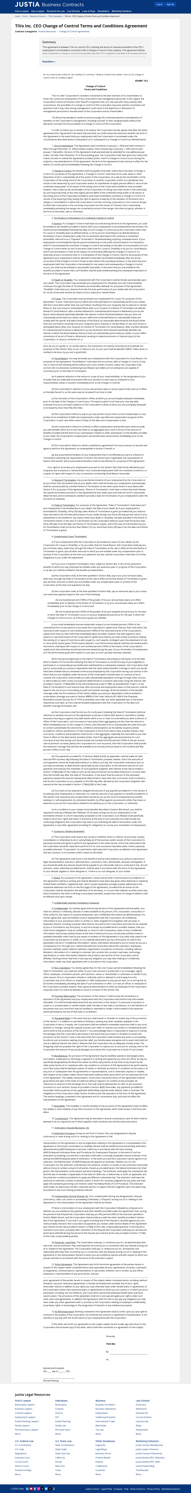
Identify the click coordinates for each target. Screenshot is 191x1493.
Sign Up (170, 4)
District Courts (22, 1466)
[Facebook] (34, 1488)
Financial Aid (142, 1413)
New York (60, 1466)
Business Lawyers (23, 1408)
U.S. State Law (63, 1441)
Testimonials (142, 1470)
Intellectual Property (106, 1417)
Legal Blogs (101, 1449)
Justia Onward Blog (145, 1466)
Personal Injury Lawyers (26, 1429)
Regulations (21, 1453)
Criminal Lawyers (23, 1413)
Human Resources (47, 31)
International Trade (105, 1421)
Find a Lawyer (22, 11)
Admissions (141, 1408)
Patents (99, 1461)
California (60, 1457)
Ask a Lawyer (38, 11)
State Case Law (62, 1453)
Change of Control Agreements (74, 31)
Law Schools (73, 11)
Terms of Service (137, 1489)
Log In (159, 4)
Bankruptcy (61, 1404)
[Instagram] (38, 1488)
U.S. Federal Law (24, 1441)
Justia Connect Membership (149, 1445)
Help (126, 1489)
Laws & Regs (88, 11)
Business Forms (103, 1453)
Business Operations (106, 1408)
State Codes (61, 1449)
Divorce (59, 1413)
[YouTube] (31, 1488)
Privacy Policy (153, 1489)
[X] (49, 1488)
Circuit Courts (21, 1461)
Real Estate (101, 1425)
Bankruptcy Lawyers (25, 1404)
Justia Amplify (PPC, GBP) (148, 1461)
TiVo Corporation (55, 16)
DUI (57, 1417)
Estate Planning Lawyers (27, 1421)
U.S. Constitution (23, 1445)
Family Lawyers (22, 1425)
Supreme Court (22, 1457)
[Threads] (42, 1488)
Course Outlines (144, 1417)
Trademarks (101, 1466)
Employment (102, 1413)
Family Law (60, 1425)
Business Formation (105, 1404)
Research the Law (56, 11)
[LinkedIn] (27, 1488)
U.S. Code (19, 1449)
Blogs (138, 1425)
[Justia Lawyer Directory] (53, 1488)
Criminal (59, 1408)
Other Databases (105, 1441)
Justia (17, 16)
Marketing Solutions (121, 11)
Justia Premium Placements (149, 1453)
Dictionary (141, 1404)
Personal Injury (62, 1429)
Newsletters (103, 11)
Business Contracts (38, 16)
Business (101, 1400)
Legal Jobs (101, 1445)
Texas (58, 1470)
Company (118, 1489)
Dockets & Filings (23, 1470)
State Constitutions (64, 1445)
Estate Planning (63, 1421)
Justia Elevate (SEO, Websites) (150, 1457)
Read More (48, 61)
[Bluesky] (46, 1488)
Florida (58, 1461)
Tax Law (100, 1429)
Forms (25, 16)
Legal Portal (106, 1489)
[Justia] (27, 4)
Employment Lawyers (25, 1417)
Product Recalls (103, 1457)
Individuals (61, 1400)
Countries (100, 1470)
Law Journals (142, 1421)
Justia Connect (92, 1489)
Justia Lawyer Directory (147, 1449)
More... (18, 1433)
